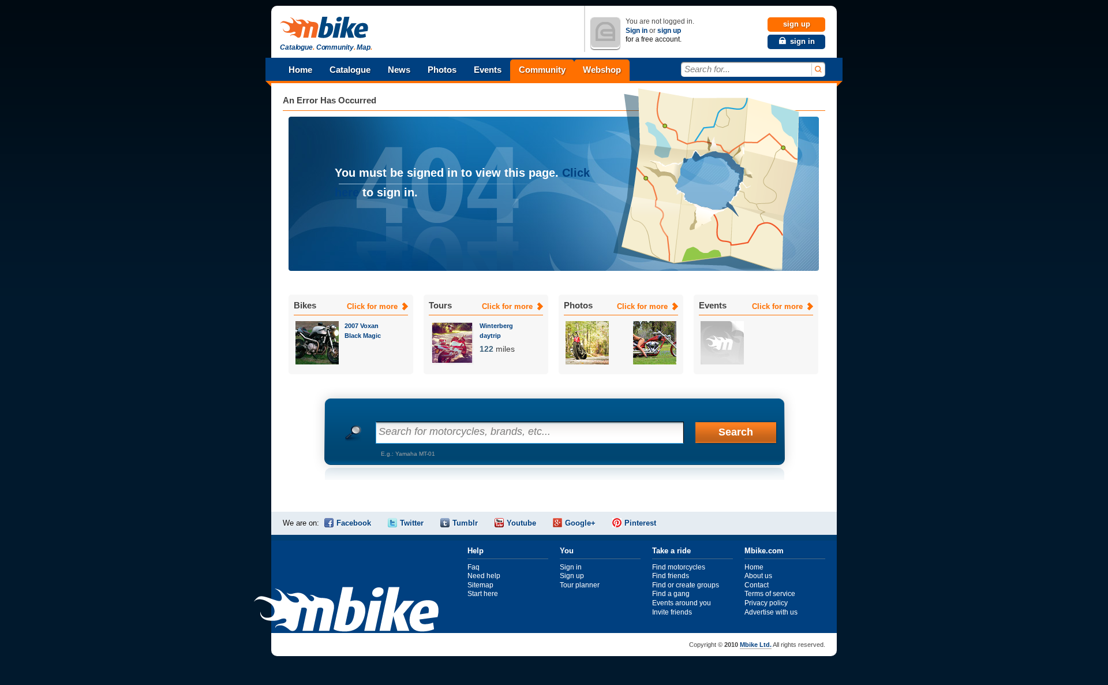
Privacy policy (766, 603)
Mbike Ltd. (756, 644)
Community (542, 70)
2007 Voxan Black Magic (363, 330)
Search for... (707, 69)
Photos (442, 70)
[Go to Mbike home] (326, 28)
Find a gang (671, 594)
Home (300, 70)
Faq (473, 567)
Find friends (670, 576)
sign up (669, 31)
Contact (756, 585)
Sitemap (480, 585)
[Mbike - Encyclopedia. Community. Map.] (346, 611)
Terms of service (769, 594)
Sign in (636, 31)
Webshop (602, 70)
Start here (482, 594)
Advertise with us (771, 612)
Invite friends (672, 612)
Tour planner (580, 585)
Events (487, 70)
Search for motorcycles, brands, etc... (465, 431)
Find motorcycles (678, 567)
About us (758, 576)
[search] (817, 70)
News (399, 70)
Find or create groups (685, 585)
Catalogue (350, 70)
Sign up (572, 576)
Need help (483, 576)
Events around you (681, 603)
